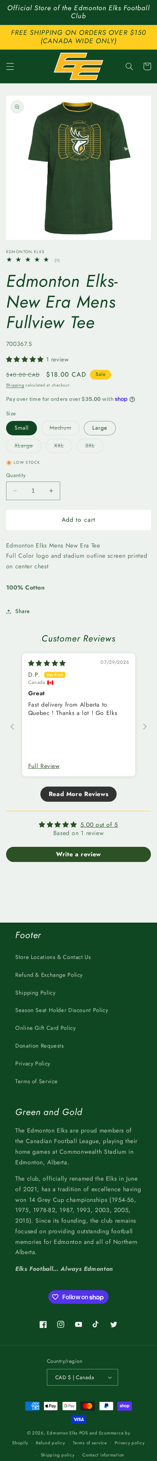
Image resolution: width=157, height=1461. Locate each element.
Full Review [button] (44, 766)
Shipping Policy (35, 993)
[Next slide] (145, 726)
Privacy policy (129, 1443)
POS (83, 1433)
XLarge (28, 447)
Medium (65, 429)
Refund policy (50, 1443)
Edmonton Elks (62, 1433)
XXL (63, 447)
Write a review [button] (78, 854)
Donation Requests (39, 1046)
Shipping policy (58, 1455)
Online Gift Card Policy (45, 1028)
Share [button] (22, 611)
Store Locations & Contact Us (53, 957)
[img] (47, 663)
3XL (94, 447)
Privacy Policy (32, 1063)
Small (21, 428)
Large (99, 428)
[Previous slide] (12, 726)
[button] (10, 66)
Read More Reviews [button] (79, 794)
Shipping (15, 385)
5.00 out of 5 (99, 824)
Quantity (16, 475)
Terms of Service (36, 1081)
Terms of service (90, 1443)
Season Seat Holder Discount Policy (61, 1010)
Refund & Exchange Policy (49, 975)
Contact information (103, 1455)
